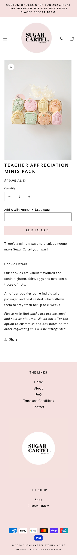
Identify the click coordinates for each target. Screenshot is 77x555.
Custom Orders (38, 506)
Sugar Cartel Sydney (39, 545)
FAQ (39, 394)
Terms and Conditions (38, 401)
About (38, 388)
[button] (5, 38)
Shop (38, 500)
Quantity (10, 188)
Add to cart (38, 230)
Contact (38, 407)
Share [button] (13, 339)
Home (38, 382)
